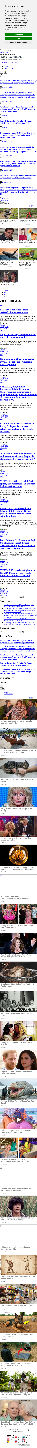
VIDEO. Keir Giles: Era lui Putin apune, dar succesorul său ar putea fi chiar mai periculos (17, 484)
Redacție (2, 325)
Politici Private (8, 68)
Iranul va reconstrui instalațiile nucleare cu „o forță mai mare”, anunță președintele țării (18, 82)
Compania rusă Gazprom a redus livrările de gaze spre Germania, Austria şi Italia (17, 362)
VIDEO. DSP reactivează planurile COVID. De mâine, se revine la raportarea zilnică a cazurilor (17, 573)
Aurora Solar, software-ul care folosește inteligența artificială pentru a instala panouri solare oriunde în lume (15, 512)
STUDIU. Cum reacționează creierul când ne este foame (14, 311)
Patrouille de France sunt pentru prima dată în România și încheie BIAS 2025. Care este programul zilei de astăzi (18, 163)
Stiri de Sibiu (4, 52)
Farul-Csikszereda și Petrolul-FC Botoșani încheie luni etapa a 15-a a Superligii (17, 122)
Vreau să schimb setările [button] (18, 42)
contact (6, 66)
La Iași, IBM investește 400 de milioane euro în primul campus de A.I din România (18, 177)
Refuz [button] (18, 38)
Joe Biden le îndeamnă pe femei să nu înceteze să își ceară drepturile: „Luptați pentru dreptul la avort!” (17, 456)
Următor (5, 595)
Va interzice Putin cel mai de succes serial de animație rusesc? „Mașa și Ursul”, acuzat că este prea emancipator (17, 109)
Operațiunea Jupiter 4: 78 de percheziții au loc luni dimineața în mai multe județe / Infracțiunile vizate (17, 135)
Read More (3, 328)
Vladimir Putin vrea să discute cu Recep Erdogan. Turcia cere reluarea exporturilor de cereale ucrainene (17, 427)
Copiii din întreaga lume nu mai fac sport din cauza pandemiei (18, 335)
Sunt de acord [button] (18, 34)
